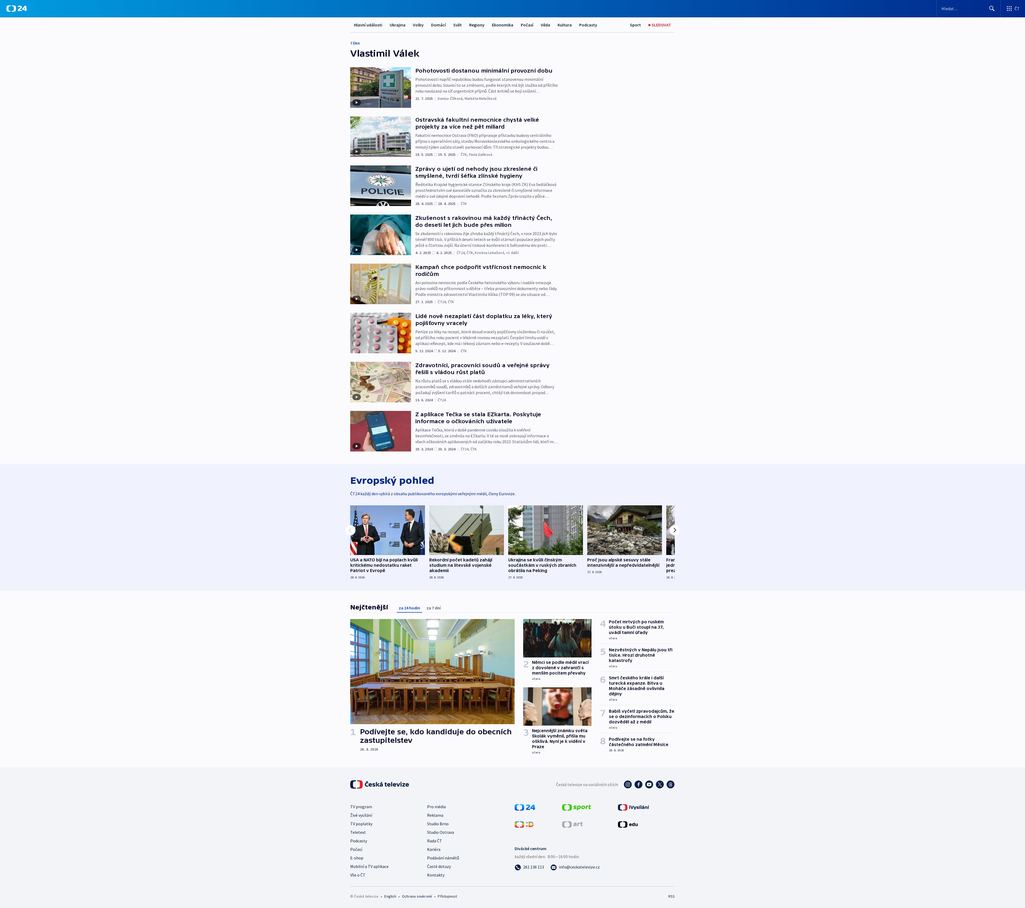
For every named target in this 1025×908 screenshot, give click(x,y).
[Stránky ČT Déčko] (524, 824)
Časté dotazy (439, 866)
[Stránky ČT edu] (628, 824)
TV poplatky (361, 823)
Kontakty (435, 875)
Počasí (527, 24)
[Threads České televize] (670, 784)
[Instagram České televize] (628, 784)
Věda (545, 24)
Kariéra (433, 849)
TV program (361, 806)
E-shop (356, 858)
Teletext (358, 832)
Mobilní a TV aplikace (369, 866)
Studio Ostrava (440, 832)
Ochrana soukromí (417, 896)
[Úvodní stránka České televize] (380, 784)
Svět (457, 24)
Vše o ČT (357, 875)
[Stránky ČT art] (572, 824)
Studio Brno (438, 823)
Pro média (436, 806)
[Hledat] (991, 8)
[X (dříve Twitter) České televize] (660, 784)
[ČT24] (16, 8)
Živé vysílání (361, 815)
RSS (671, 896)
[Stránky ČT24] (525, 807)
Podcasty (588, 24)
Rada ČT (434, 840)
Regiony (476, 24)
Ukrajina (397, 24)
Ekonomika (502, 24)
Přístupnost (447, 896)
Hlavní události (368, 24)
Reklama (435, 815)
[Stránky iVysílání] (633, 807)
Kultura (565, 24)
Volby (418, 24)
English (390, 896)
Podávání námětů (443, 858)
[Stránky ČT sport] (576, 807)
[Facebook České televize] (638, 784)
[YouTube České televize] (649, 784)
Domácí (438, 24)
